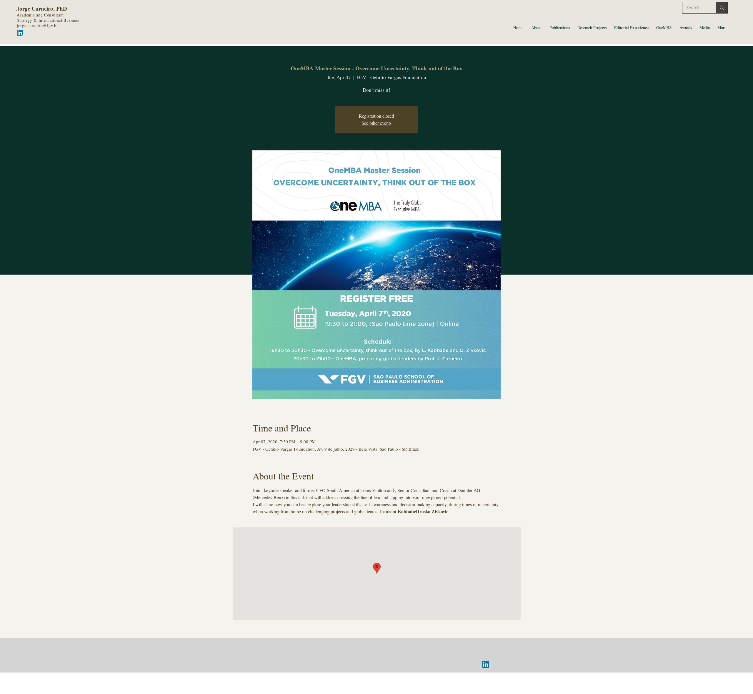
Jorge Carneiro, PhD (41, 8)
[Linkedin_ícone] (485, 664)
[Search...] (721, 7)
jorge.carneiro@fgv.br (37, 25)
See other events (376, 123)
